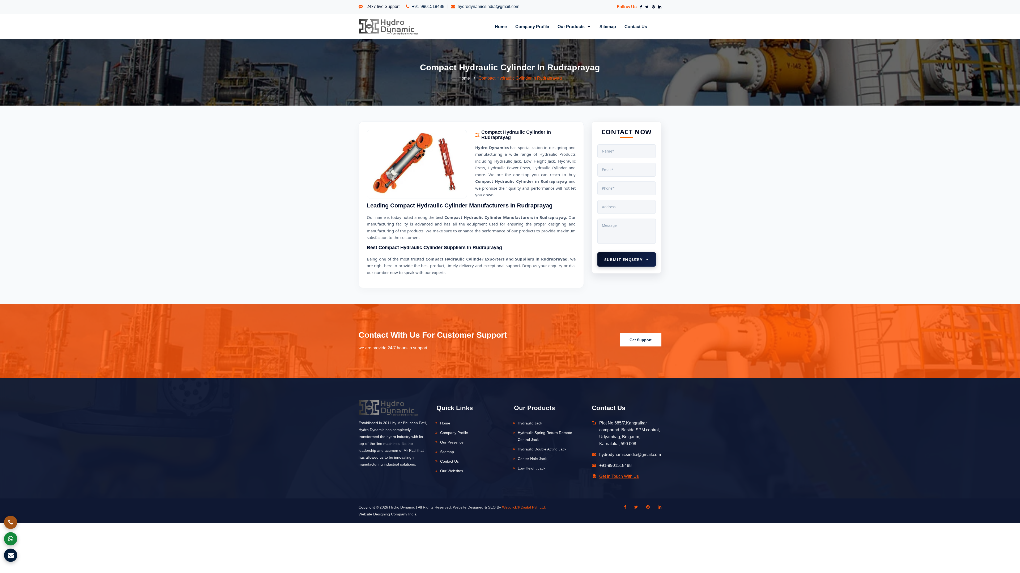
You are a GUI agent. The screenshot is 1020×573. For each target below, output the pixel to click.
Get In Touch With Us (619, 476)
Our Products (572, 26)
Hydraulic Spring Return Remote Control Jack (545, 436)
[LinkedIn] (658, 6)
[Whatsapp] (10, 538)
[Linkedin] (656, 507)
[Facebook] (640, 6)
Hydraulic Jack (530, 423)
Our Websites (451, 471)
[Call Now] (10, 522)
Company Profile (532, 26)
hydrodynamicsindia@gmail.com (488, 6)
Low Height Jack (531, 468)
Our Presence (452, 442)
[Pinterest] (652, 6)
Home (501, 26)
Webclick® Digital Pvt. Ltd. (524, 507)
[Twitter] (646, 6)
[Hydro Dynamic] (388, 26)
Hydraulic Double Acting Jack (542, 449)
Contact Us (635, 26)
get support (641, 340)
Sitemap (608, 26)
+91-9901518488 (428, 6)
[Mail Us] (10, 555)
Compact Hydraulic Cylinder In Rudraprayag (520, 78)
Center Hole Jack (532, 459)
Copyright (367, 507)
